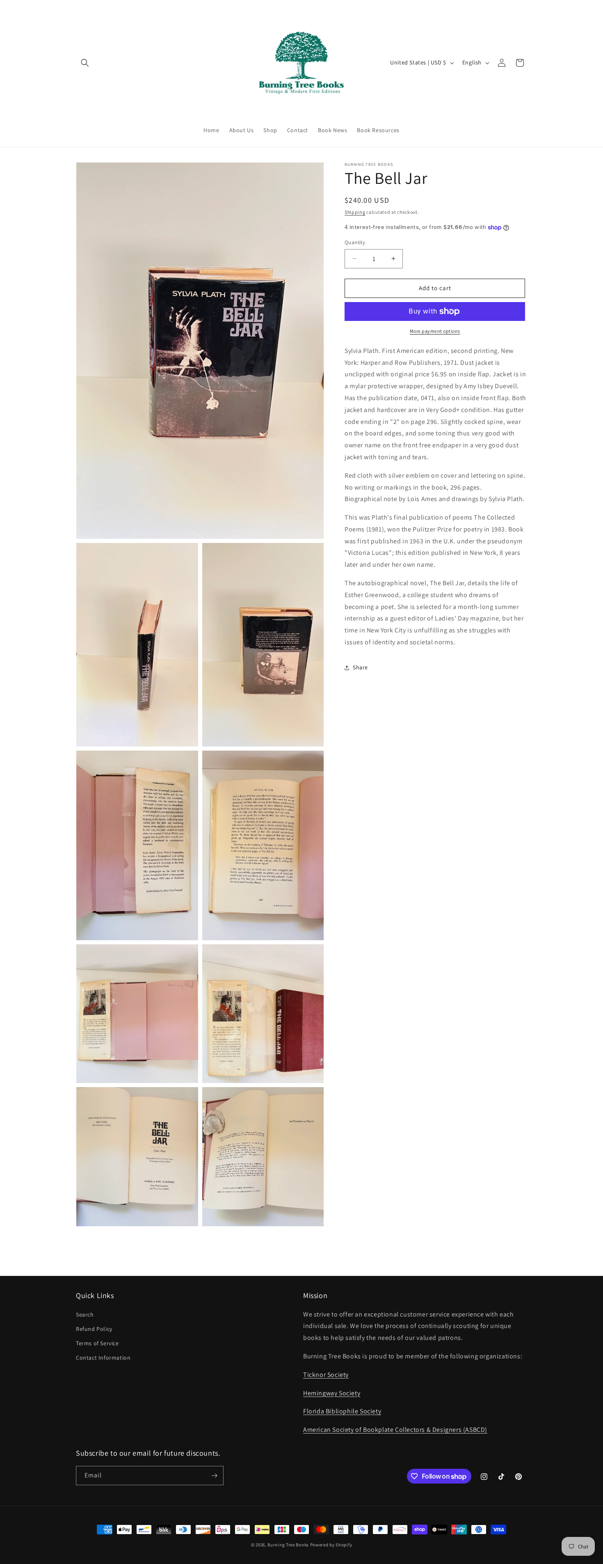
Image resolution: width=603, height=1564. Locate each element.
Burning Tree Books (288, 1545)
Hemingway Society (331, 1393)
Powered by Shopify (331, 1545)
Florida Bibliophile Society (342, 1411)
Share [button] (360, 667)
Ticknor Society (326, 1374)
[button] (85, 63)
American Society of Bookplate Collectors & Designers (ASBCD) (395, 1429)
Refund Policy (94, 1329)
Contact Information (103, 1357)
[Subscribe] (214, 1475)
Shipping (355, 212)
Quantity (355, 242)
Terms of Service (97, 1343)
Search (85, 1314)
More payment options (435, 331)
